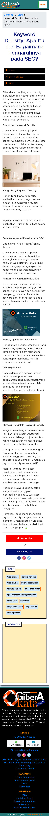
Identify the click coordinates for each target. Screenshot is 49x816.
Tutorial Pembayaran (24, 781)
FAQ (24, 795)
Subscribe (26, 538)
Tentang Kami (25, 804)
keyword (25, 601)
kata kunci (12, 601)
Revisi (25, 784)
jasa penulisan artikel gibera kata (22, 595)
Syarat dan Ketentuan (25, 801)
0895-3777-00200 (26, 737)
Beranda (8, 15)
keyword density (15, 607)
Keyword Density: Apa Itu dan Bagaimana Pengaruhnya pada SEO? (21, 21)
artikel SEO (13, 583)
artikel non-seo (29, 577)
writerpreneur (14, 613)
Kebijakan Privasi (24, 798)
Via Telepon (33, 745)
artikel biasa (13, 577)
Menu (42, 5)
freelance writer (33, 589)
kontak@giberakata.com (26, 750)
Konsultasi (24, 787)
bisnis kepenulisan (30, 583)
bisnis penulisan (14, 589)
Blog (20, 15)
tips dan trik (32, 607)
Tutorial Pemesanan (25, 778)
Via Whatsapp (16, 745)
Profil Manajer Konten (25, 807)
